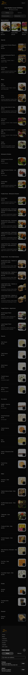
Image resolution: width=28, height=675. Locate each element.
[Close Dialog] (24, 650)
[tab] (8, 653)
